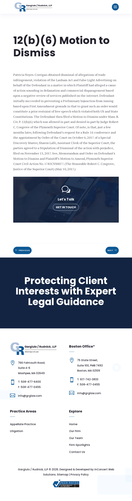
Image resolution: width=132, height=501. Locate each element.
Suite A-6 (24, 368)
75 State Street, (87, 360)
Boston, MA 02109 (88, 370)
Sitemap (62, 474)
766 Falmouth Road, (31, 363)
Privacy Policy (79, 474)
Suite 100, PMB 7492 (90, 365)
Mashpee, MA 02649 (31, 373)
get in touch (66, 207)
